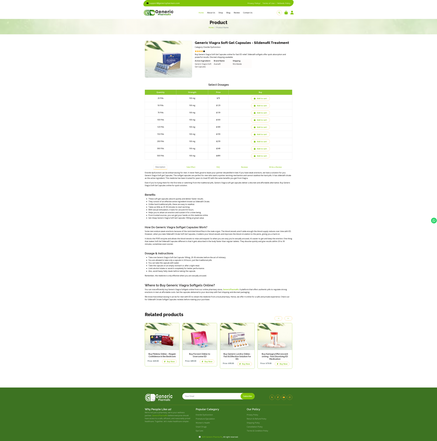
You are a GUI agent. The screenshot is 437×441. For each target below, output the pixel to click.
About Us (211, 12)
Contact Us (247, 12)
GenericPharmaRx (159, 415)
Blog (228, 12)
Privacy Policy (252, 415)
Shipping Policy (253, 422)
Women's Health (203, 422)
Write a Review (275, 167)
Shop (220, 12)
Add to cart (261, 98)
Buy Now (171, 361)
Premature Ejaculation (205, 419)
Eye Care (199, 430)
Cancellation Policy (255, 426)
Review (237, 12)
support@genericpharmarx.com (164, 3)
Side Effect (191, 167)
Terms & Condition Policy (257, 430)
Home (201, 12)
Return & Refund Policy (256, 419)
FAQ (218, 167)
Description (160, 167)
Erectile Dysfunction (204, 415)
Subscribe (247, 396)
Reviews (244, 167)
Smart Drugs (201, 426)
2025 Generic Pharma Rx (212, 437)
